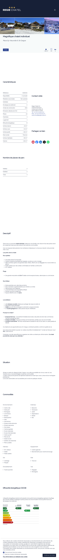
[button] (1, 25)
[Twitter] (44, 142)
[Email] (33, 142)
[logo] (12, 8)
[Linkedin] (40, 142)
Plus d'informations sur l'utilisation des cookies (15, 556)
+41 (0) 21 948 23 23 (38, 112)
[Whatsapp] (48, 142)
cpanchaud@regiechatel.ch (39, 115)
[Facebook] (36, 142)
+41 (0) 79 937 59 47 (38, 113)
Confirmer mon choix (49, 555)
